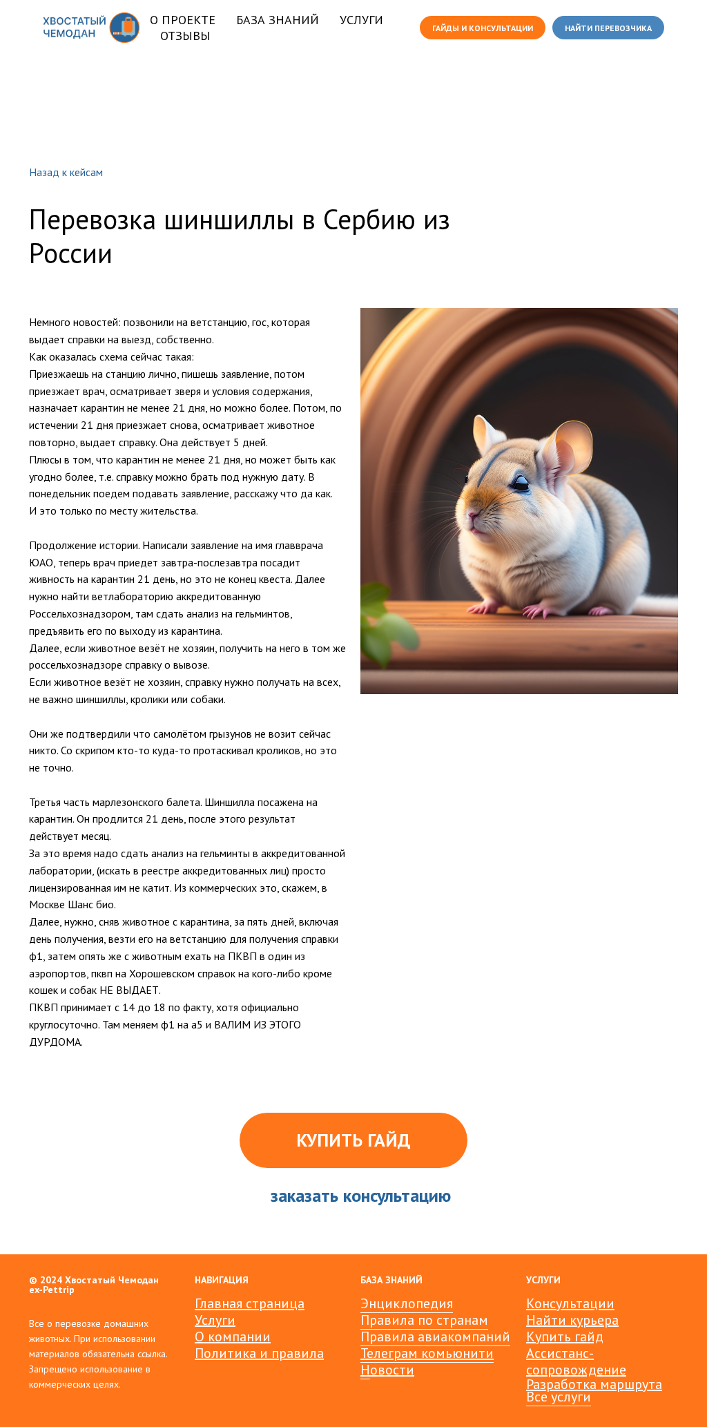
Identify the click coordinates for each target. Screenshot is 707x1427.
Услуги (215, 1320)
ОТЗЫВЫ (185, 36)
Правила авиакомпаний (435, 1336)
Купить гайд (564, 1336)
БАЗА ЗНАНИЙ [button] (277, 20)
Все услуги (558, 1397)
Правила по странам (424, 1320)
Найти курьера (572, 1320)
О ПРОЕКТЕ (182, 20)
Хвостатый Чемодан (112, 1280)
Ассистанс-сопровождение (576, 1361)
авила (305, 1353)
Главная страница (249, 1303)
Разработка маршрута (594, 1384)
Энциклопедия (406, 1303)
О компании (233, 1336)
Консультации (570, 1303)
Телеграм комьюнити (427, 1353)
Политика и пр (241, 1353)
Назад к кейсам (66, 172)
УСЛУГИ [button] (361, 20)
